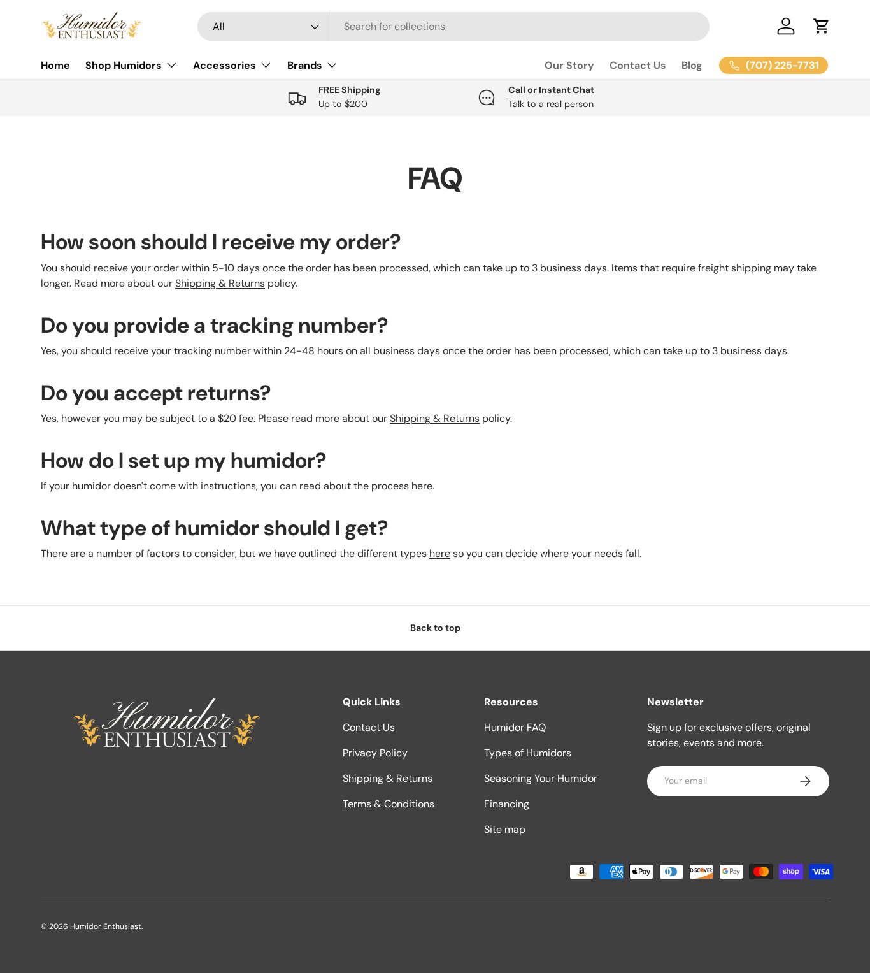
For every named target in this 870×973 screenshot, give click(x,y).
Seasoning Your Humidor (540, 778)
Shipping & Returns (220, 283)
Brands (304, 65)
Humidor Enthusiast (105, 926)
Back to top (435, 627)
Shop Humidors (123, 65)
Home (55, 65)
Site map (504, 829)
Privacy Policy (375, 753)
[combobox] (453, 26)
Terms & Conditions (388, 804)
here (421, 486)
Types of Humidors (527, 753)
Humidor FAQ (515, 727)
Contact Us (638, 65)
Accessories (224, 65)
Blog (691, 65)
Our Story (569, 65)
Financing (506, 804)
